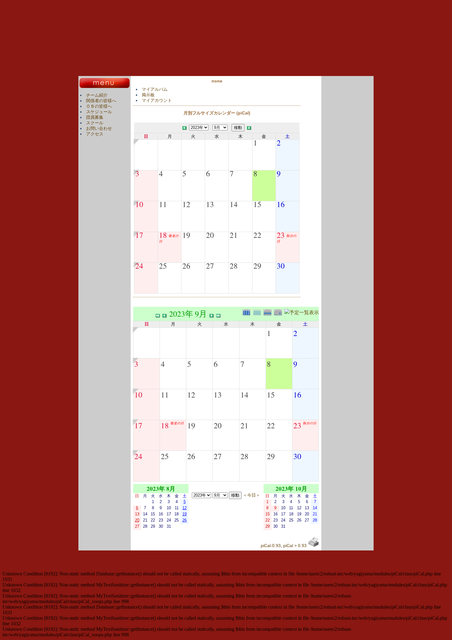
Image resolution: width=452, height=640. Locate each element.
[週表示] (269, 311)
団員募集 (94, 117)
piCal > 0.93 (295, 545)
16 (281, 204)
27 (210, 265)
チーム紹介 (97, 95)
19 (186, 235)
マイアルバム (155, 89)
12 (186, 204)
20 (210, 235)
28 (234, 265)
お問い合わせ (99, 128)
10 (139, 204)
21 (234, 235)
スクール (94, 122)
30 (281, 265)
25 (163, 265)
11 (163, 204)
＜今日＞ (251, 495)
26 (186, 265)
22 (257, 235)
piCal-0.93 (271, 545)
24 (139, 265)
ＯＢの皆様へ (99, 106)
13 (210, 204)
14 (234, 204)
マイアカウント (157, 100)
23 (281, 235)
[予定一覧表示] (301, 311)
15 (257, 204)
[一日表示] (279, 311)
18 (163, 235)
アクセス (94, 133)
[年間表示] (248, 311)
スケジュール (99, 111)
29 (257, 265)
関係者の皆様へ (101, 100)
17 (139, 235)
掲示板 (148, 94)
